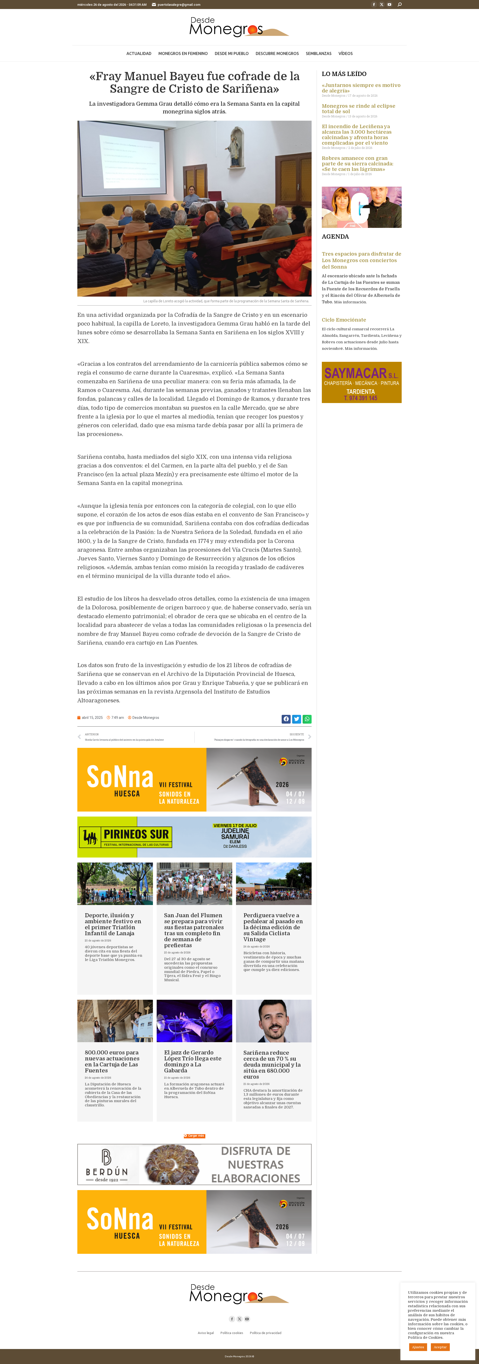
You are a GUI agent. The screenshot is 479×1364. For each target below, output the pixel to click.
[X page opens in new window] (381, 4)
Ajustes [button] (418, 1347)
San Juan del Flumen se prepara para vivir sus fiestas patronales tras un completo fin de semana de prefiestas (194, 930)
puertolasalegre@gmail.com (179, 4)
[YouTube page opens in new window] (389, 4)
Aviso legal (206, 1333)
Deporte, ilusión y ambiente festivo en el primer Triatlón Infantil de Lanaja (113, 924)
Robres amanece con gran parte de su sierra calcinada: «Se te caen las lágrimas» (357, 163)
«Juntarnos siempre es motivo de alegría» (361, 88)
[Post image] (115, 884)
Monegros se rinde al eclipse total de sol (358, 108)
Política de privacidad (265, 1333)
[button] (286, 719)
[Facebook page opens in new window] (374, 4)
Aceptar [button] (440, 1347)
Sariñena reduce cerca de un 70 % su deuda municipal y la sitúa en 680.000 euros (272, 1065)
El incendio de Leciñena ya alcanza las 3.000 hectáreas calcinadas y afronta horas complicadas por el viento (357, 135)
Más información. (351, 302)
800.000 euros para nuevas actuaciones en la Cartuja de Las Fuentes (112, 1061)
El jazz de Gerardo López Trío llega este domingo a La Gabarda (193, 1061)
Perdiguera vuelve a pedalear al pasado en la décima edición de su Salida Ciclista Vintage (273, 927)
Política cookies (232, 1333)
